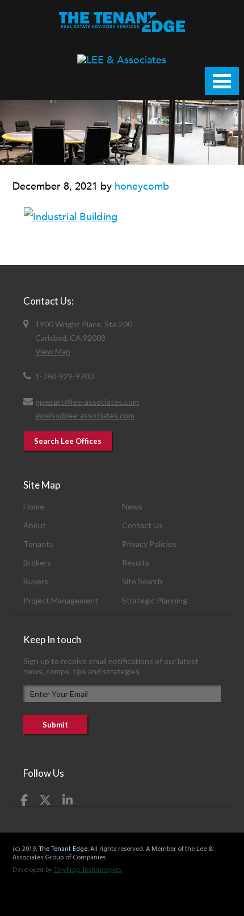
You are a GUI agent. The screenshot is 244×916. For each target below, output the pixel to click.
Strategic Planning (154, 600)
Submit (55, 724)
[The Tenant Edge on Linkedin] (67, 800)
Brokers (37, 562)
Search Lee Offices (68, 441)
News (132, 506)
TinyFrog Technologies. (88, 870)
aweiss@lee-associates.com (84, 415)
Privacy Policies (149, 544)
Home (33, 506)
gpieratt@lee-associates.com (87, 401)
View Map (52, 351)
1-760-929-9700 (64, 376)
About (34, 525)
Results (135, 562)
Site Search (142, 581)
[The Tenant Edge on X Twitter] (45, 800)
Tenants (38, 544)
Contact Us (142, 525)
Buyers (35, 581)
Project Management (60, 600)
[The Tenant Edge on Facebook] (24, 800)
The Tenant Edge (63, 849)
